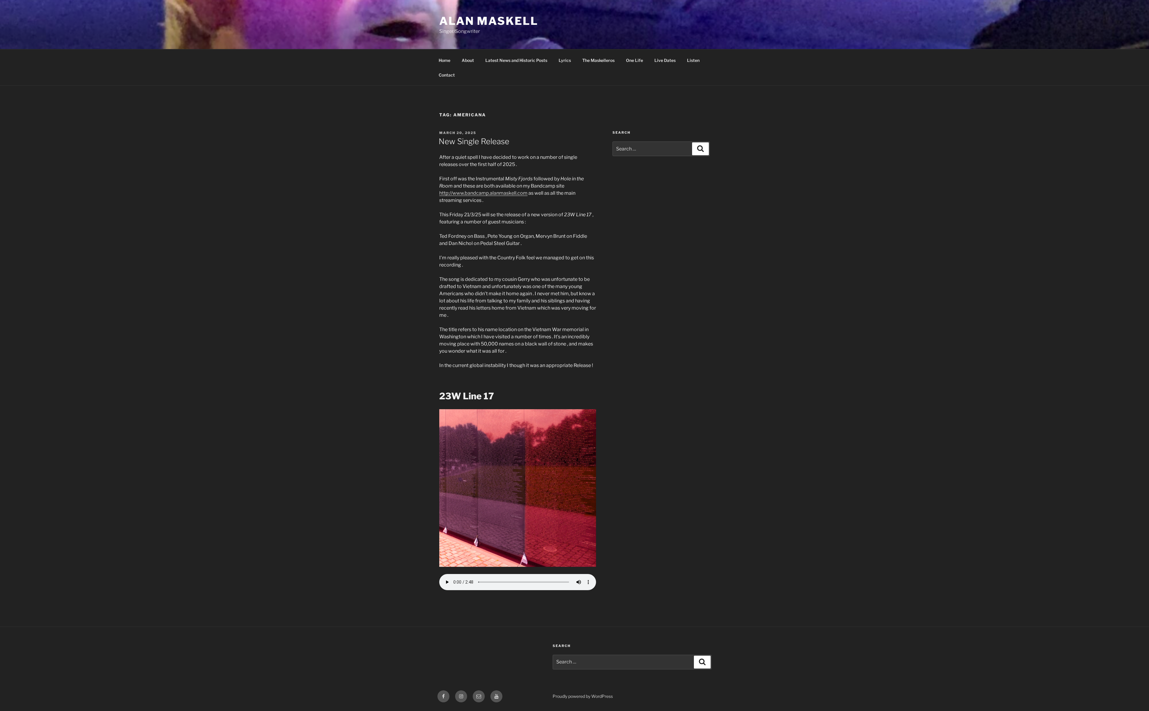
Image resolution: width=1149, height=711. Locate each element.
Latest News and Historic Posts (516, 60)
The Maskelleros (598, 60)
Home (444, 60)
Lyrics (565, 60)
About (468, 60)
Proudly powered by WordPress (583, 696)
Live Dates (665, 60)
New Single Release (474, 141)
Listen (693, 60)
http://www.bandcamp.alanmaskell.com (483, 193)
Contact (447, 74)
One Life (634, 60)
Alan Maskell (488, 21)
